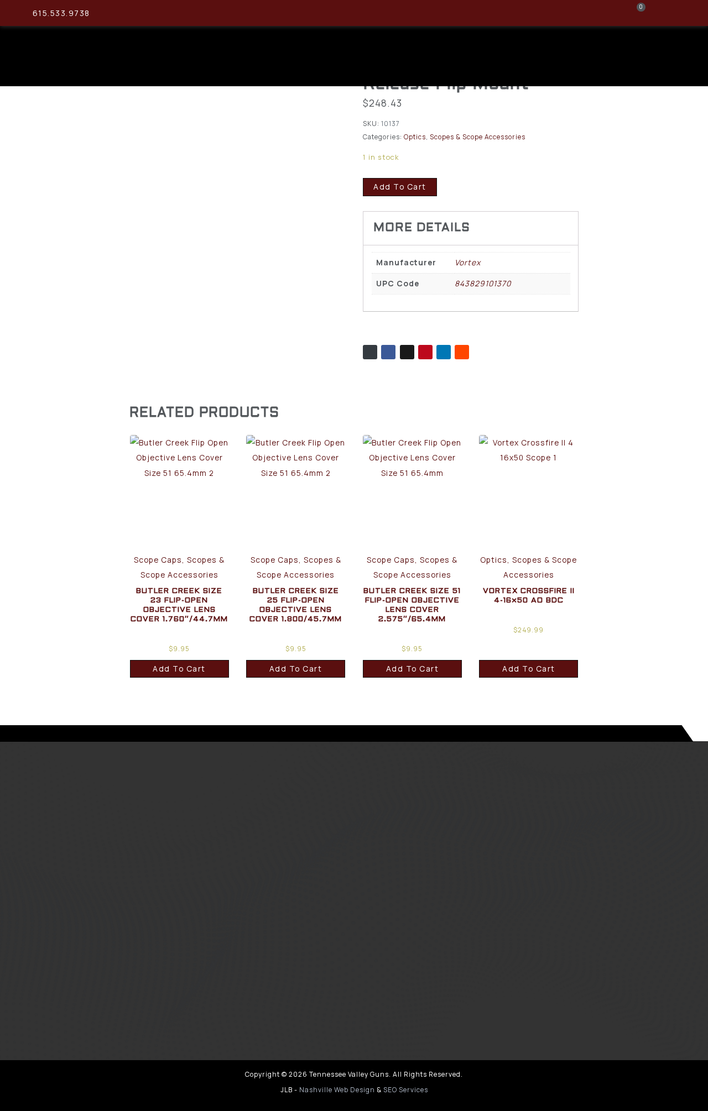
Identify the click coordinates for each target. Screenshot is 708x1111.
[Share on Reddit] (462, 352)
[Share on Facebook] (388, 352)
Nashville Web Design (337, 1089)
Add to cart (399, 186)
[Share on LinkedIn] (443, 352)
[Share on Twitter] (407, 352)
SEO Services (405, 1089)
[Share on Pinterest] (425, 352)
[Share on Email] (370, 352)
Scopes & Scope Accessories (477, 137)
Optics (415, 137)
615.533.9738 (61, 13)
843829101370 (483, 283)
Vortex (468, 262)
